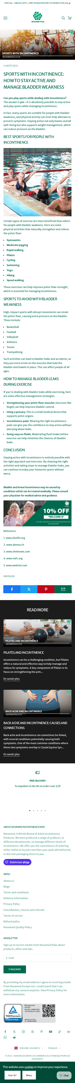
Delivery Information (15, 898)
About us (8, 880)
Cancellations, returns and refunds (23, 910)
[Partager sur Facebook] (11, 589)
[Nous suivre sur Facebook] (5, 1031)
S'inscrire (15, 969)
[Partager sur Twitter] (29, 589)
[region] (37, 787)
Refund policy (11, 921)
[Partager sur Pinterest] (46, 589)
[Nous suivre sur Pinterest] (41, 1031)
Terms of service (13, 915)
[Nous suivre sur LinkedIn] (68, 1031)
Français (52, 1048)
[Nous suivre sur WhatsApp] (5, 1037)
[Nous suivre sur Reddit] (14, 1037)
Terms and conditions (16, 892)
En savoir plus (11, 678)
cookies (29, 1067)
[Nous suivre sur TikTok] (59, 1031)
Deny (29, 1075)
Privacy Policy (11, 904)
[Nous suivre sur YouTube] (50, 1031)
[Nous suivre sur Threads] (32, 1031)
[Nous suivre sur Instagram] (23, 1031)
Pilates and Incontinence (23, 653)
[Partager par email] (63, 589)
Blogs (6, 886)
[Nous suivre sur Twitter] (14, 1031)
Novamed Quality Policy (17, 927)
